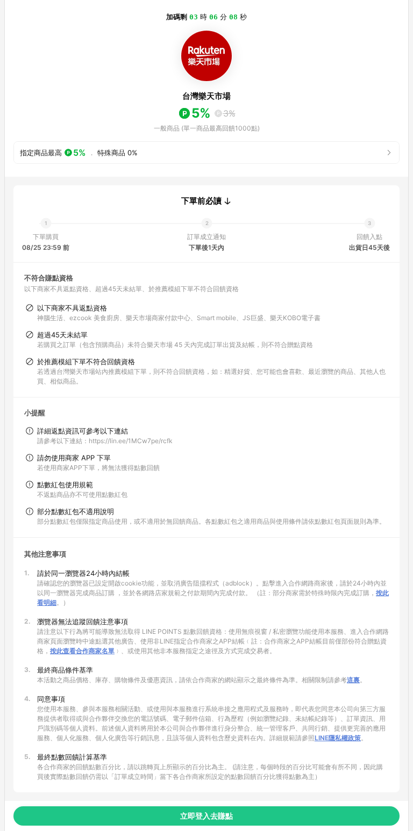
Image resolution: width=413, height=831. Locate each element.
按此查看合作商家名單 (82, 651)
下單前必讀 (201, 201)
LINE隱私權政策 (338, 738)
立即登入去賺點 (206, 815)
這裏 (353, 680)
